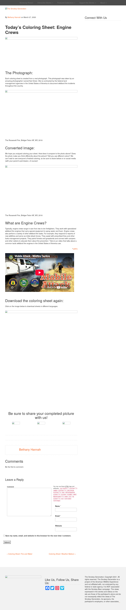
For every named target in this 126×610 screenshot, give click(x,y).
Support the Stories (87, 2)
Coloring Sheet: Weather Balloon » (62, 554)
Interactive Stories (44, 2)
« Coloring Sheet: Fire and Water (19, 554)
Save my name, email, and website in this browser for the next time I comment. (38, 535)
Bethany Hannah (14, 17)
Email (57, 516)
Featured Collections (65, 2)
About (102, 2)
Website (58, 525)
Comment (10, 487)
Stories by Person (26, 2)
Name (57, 506)
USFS (75, 249)
